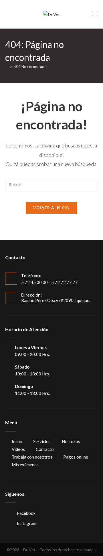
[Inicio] (6, 66)
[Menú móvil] (95, 14)
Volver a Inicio (51, 207)
